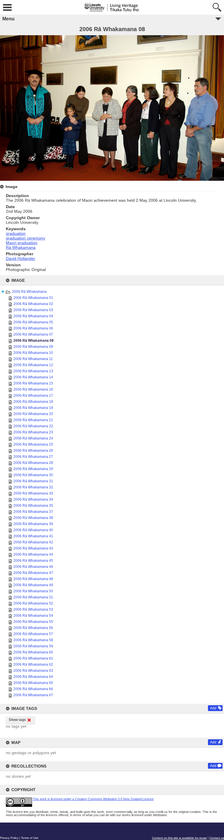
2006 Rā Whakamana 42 (33, 542)
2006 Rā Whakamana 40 (33, 530)
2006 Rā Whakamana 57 (33, 634)
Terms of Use (29, 837)
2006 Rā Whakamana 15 (33, 383)
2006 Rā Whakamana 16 (33, 389)
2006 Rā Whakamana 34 (33, 499)
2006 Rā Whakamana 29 (33, 469)
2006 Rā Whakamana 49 (33, 585)
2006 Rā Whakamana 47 (33, 573)
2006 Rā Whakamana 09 (33, 347)
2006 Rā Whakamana (29, 292)
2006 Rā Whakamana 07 (33, 334)
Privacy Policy (9, 837)
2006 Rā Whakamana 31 (33, 481)
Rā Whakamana (21, 247)
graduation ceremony (25, 238)
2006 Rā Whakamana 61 (33, 658)
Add (213, 708)
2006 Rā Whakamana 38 (33, 518)
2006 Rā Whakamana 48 (33, 579)
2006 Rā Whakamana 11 (33, 359)
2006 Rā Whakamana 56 (33, 628)
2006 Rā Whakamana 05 (33, 322)
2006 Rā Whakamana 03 (33, 310)
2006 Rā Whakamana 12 (33, 365)
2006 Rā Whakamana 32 (33, 487)
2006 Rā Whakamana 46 (33, 567)
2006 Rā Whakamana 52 (33, 603)
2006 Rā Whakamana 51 (33, 597)
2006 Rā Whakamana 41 (33, 536)
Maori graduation (21, 242)
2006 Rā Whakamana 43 (33, 548)
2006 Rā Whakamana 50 (33, 591)
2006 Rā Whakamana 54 (33, 616)
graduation (16, 233)
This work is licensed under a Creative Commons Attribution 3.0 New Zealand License (93, 799)
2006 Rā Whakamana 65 (33, 683)
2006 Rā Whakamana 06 (33, 328)
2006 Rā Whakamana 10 (33, 353)
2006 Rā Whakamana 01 (33, 298)
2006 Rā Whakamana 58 (33, 640)
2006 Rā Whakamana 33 (33, 493)
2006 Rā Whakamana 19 (33, 408)
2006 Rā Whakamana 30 (33, 475)
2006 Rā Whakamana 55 (33, 622)
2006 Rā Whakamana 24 (33, 438)
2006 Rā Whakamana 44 (33, 554)
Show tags (17, 720)
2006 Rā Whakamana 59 (33, 646)
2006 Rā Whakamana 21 (33, 420)
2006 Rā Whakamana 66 (33, 689)
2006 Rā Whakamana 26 (33, 451)
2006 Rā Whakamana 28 (33, 463)
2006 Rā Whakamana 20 (33, 414)
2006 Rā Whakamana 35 (33, 506)
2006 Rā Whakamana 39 (33, 524)
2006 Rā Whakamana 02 (33, 304)
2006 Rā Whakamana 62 (33, 664)
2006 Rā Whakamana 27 (33, 457)
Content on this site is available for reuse (179, 837)
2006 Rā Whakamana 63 (33, 671)
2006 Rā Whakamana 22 (33, 426)
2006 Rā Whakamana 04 (33, 316)
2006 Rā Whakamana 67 (33, 695)
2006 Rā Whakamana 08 (33, 341)
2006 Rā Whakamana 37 (33, 512)
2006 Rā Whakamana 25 (33, 444)
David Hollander (20, 258)
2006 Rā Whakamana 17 (33, 396)
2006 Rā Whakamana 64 (33, 677)
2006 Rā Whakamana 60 (33, 652)
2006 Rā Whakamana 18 (33, 402)
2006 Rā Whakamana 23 (33, 432)
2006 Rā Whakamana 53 (33, 609)
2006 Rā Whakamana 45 (33, 561)
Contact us (216, 837)
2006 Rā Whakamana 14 (33, 377)
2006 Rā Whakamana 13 (33, 371)
